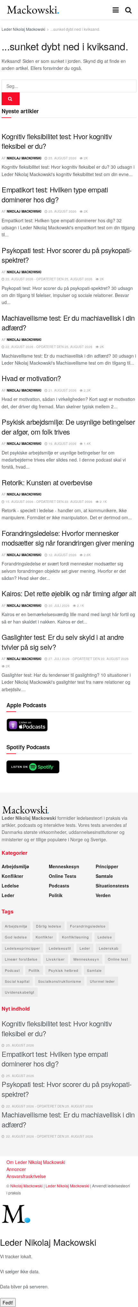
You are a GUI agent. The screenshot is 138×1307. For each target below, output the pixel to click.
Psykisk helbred (63, 970)
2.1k (103, 501)
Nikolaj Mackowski (24, 158)
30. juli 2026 (58, 605)
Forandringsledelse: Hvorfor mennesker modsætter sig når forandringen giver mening (68, 538)
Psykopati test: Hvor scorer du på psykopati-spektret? (67, 255)
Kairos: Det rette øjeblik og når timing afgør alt (69, 593)
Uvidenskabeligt (19, 992)
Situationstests (112, 885)
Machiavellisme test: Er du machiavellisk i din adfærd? (68, 323)
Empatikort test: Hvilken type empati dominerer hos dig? (55, 194)
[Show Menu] (116, 9)
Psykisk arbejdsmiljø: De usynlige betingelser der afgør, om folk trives (68, 427)
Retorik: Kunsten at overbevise (47, 482)
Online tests (62, 876)
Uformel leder (102, 981)
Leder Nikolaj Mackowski (23, 29)
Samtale (104, 876)
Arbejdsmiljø (15, 866)
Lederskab (108, 948)
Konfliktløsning (75, 936)
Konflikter (12, 876)
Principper (107, 866)
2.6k (87, 555)
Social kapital (17, 981)
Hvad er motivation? (31, 378)
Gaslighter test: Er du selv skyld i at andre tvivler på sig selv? (63, 642)
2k (85, 158)
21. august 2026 (61, 390)
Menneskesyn (64, 866)
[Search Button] (128, 9)
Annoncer (16, 1169)
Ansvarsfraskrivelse (26, 1176)
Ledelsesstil (60, 948)
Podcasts (59, 885)
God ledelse (16, 936)
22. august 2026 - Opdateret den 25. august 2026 (48, 279)
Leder (8, 895)
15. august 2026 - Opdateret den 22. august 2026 (48, 501)
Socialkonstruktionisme (59, 981)
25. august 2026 (61, 158)
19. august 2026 (61, 443)
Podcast (12, 970)
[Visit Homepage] (32, 9)
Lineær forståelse (21, 959)
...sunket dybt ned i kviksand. (75, 29)
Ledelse (10, 885)
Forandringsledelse (88, 926)
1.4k (87, 443)
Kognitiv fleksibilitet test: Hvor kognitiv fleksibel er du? (57, 141)
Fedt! (8, 1302)
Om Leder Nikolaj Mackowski (35, 1162)
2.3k (87, 390)
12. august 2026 (61, 555)
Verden (103, 895)
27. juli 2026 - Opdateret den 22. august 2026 (88, 659)
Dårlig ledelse (48, 926)
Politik (56, 895)
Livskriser (55, 959)
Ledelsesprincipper (22, 948)
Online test (118, 959)
